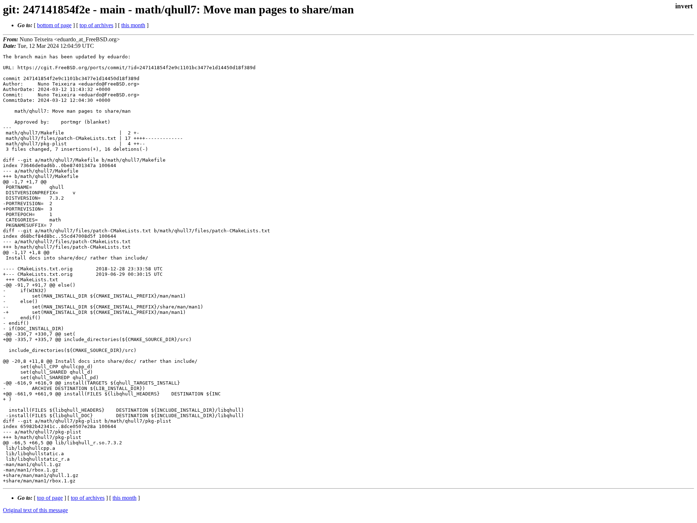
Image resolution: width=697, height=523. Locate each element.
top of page (50, 498)
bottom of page (54, 25)
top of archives (96, 25)
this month (133, 25)
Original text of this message (35, 510)
